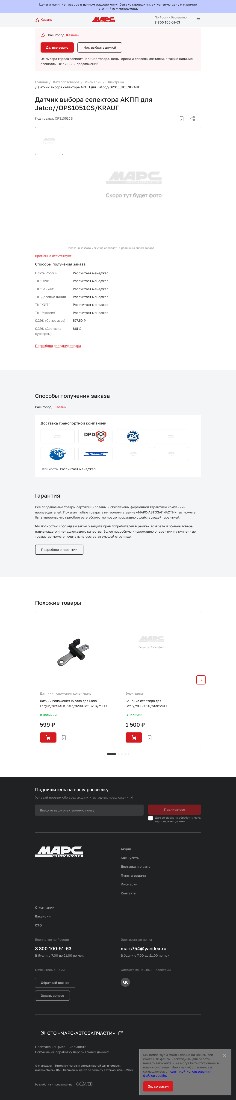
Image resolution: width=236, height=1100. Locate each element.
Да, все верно (57, 47)
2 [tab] (118, 754)
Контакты (128, 893)
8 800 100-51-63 (167, 22)
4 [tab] (125, 754)
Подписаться (174, 809)
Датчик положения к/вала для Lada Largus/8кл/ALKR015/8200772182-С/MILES (74, 703)
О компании (44, 907)
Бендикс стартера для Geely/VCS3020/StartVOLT (147, 703)
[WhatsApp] (191, 124)
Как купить (130, 858)
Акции (126, 849)
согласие (168, 817)
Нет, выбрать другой (99, 47)
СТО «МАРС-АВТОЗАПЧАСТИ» (81, 1033)
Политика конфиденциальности (60, 1047)
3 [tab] (122, 754)
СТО (38, 925)
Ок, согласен (158, 1086)
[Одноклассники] (183, 124)
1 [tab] (111, 754)
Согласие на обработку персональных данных (72, 1052)
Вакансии (43, 916)
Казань (60, 407)
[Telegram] (169, 124)
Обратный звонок (55, 983)
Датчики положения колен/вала (65, 693)
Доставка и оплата (135, 866)
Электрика (134, 693)
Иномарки (129, 884)
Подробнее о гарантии (59, 549)
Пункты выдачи (133, 875)
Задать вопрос (52, 995)
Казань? (72, 35)
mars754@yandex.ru (143, 948)
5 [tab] (128, 754)
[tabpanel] (75, 680)
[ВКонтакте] (176, 124)
